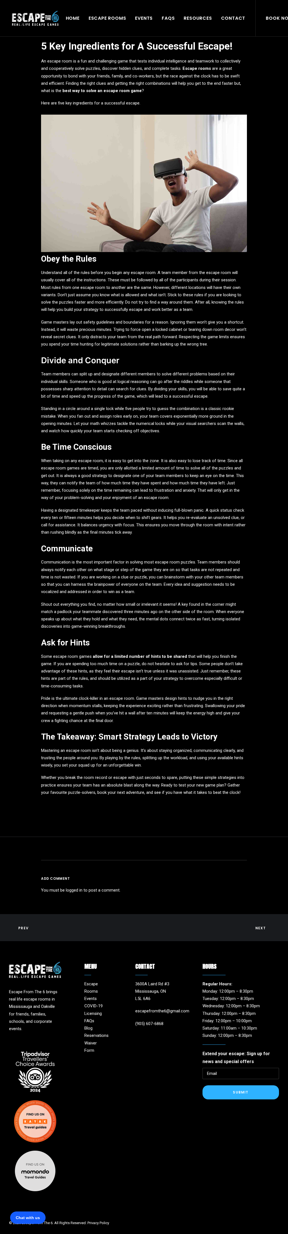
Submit (240, 1092)
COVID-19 (93, 1005)
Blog (88, 1028)
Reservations (96, 1035)
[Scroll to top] (277, 1223)
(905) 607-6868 (149, 1023)
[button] (137, 1035)
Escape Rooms (107, 18)
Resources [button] (198, 18)
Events (144, 18)
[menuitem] (73, 18)
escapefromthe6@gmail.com (162, 1011)
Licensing (93, 1013)
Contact (233, 18)
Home (73, 18)
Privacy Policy (98, 1223)
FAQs (168, 18)
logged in (74, 890)
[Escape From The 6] (35, 18)
